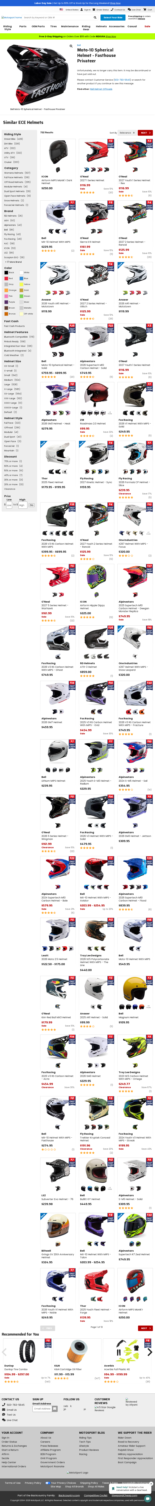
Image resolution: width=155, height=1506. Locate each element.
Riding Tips (85, 1437)
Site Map (56, 1486)
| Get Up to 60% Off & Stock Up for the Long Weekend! (77, 3)
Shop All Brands (74, 1486)
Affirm (5, 1454)
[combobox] (127, 133)
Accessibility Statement (136, 1483)
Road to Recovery (128, 1442)
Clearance (9, 489)
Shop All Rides (96, 1486)
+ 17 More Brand (13, 261)
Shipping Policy (89, 1483)
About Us (45, 1437)
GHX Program (48, 1458)
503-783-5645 (122, 79)
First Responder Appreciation (135, 1458)
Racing (83, 1454)
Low (8, 502)
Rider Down (124, 1437)
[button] (134, 9)
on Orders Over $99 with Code (77, 36)
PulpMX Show (126, 1450)
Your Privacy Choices (63, 1482)
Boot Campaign (127, 1462)
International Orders (14, 1466)
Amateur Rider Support (131, 1446)
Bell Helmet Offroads (101, 89)
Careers (45, 1442)
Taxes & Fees (110, 1483)
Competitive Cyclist (95, 1495)
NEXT (144, 132)
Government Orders (52, 1462)
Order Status (9, 1442)
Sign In (5, 1437)
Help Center (9, 1462)
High (19, 502)
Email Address (42, 1403)
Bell (79, 45)
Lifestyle (84, 1446)
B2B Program (48, 1454)
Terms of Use (13, 1483)
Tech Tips (85, 1442)
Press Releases (49, 1446)
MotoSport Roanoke (52, 1466)
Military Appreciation (130, 1454)
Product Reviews (89, 1450)
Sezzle (5, 1458)
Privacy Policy (33, 1483)
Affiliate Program (50, 1450)
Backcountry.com (69, 1495)
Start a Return (10, 1450)
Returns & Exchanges (14, 1446)
